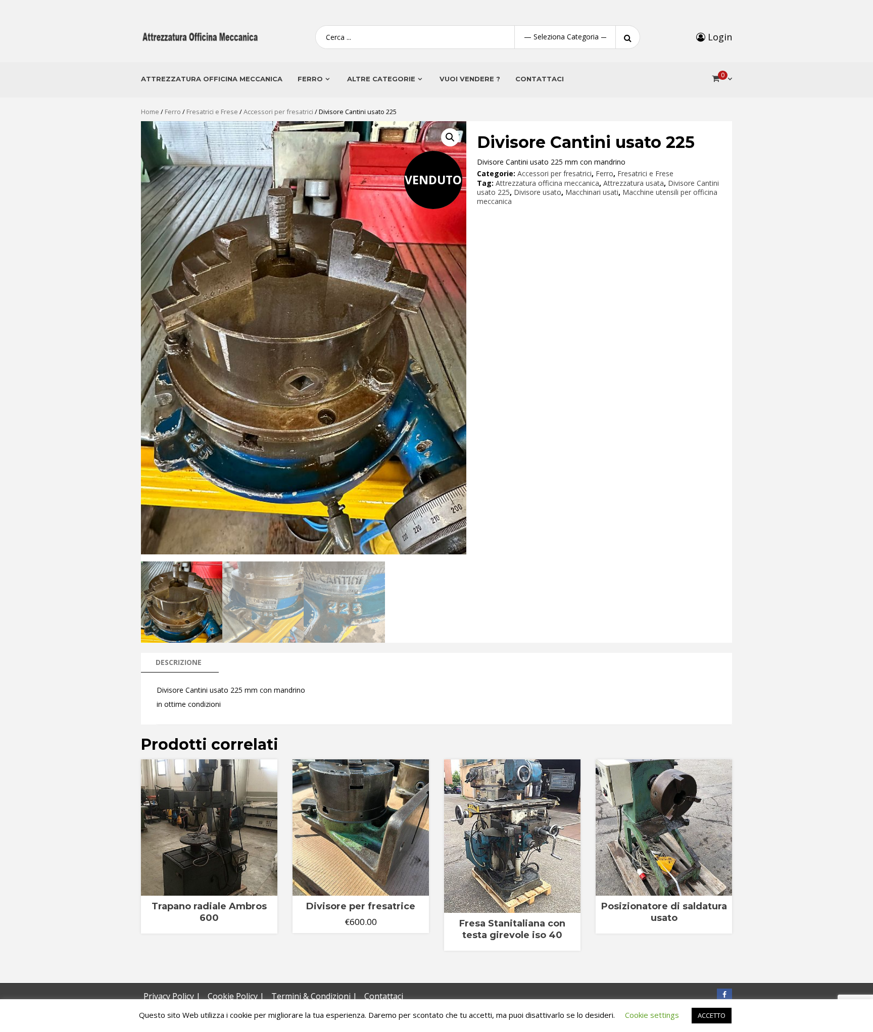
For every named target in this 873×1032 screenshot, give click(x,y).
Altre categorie (381, 79)
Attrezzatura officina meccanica (547, 183)
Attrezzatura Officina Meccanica (211, 79)
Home (150, 111)
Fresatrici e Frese (212, 111)
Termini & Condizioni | (314, 996)
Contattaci (539, 79)
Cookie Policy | (236, 996)
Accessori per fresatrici (278, 111)
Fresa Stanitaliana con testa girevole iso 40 (512, 929)
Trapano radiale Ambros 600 (209, 912)
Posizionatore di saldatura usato (664, 912)
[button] (450, 137)
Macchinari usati (591, 192)
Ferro (173, 111)
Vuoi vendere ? (470, 79)
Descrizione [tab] (179, 662)
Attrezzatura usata (633, 183)
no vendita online (204, 890)
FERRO (310, 79)
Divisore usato (537, 192)
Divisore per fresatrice (360, 906)
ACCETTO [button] (711, 1015)
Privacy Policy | (172, 996)
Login (718, 37)
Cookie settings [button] (652, 1015)
